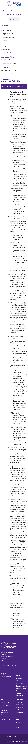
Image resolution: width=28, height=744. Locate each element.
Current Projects (6, 677)
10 (24, 621)
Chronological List (8, 37)
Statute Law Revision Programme (19, 693)
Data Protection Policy (21, 741)
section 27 (19, 213)
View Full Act (7, 49)
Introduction (7, 30)
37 (18, 389)
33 (20, 387)
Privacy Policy (10, 741)
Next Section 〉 (21, 86)
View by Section (8, 53)
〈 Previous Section (10, 86)
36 (13, 389)
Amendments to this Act (9, 74)
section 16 (13, 553)
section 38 (15, 126)
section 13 (22, 541)
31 (13, 387)
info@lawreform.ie (10, 665)
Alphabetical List (8, 34)
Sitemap (18, 727)
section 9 (19, 621)
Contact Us (19, 722)
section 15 (15, 385)
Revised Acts (19, 683)
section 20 (23, 278)
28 (22, 385)
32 (17, 387)
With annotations (8, 60)
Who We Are (5, 702)
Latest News (19, 725)
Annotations (6, 40)
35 (24, 387)
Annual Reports (20, 712)
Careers (3, 715)
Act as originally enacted (9, 70)
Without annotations (9, 63)
